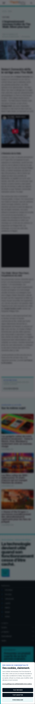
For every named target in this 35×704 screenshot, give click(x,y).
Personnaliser (17, 700)
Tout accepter (18, 695)
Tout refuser (18, 690)
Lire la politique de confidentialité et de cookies (17, 684)
